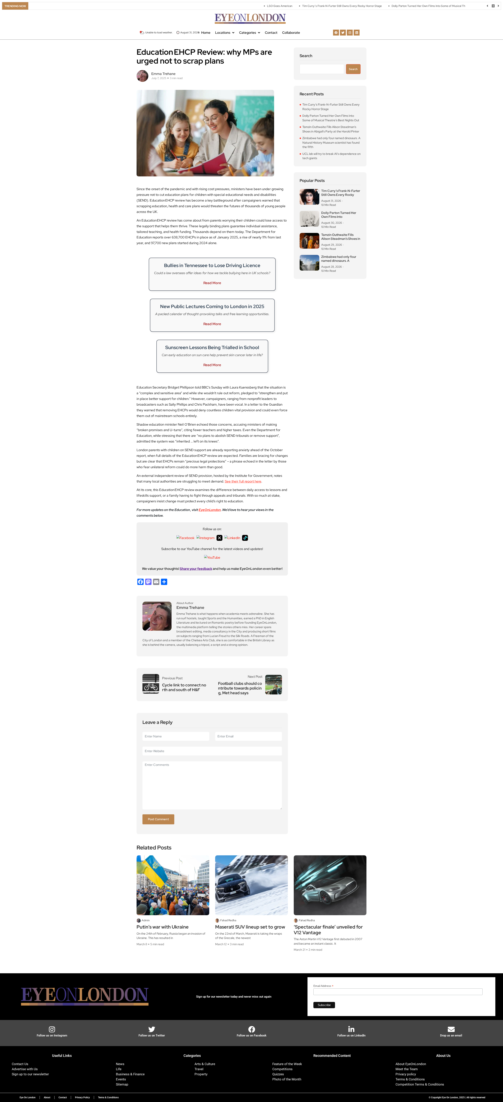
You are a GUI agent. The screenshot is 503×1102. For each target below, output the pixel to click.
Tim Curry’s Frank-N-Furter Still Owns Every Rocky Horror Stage (303, 6)
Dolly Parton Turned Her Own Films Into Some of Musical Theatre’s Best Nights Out (403, 6)
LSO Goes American (240, 6)
